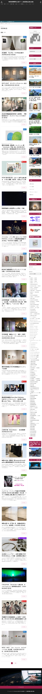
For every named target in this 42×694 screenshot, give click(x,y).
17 (36, 38)
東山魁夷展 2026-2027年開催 (34, 134)
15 (33, 38)
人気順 (4, 32)
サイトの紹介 (32, 186)
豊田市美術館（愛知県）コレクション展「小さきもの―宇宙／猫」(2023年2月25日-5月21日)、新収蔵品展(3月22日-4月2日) (13, 147)
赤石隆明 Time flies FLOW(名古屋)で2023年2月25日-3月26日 (13, 53)
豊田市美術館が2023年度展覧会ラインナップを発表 (14, 367)
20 (30, 40)
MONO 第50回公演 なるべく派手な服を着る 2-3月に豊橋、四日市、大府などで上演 (14, 178)
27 (30, 42)
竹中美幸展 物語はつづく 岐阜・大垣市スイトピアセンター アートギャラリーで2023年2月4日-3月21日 (14, 336)
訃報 (25, 192)
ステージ (24, 161)
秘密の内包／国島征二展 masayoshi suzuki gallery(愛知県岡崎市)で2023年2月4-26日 (13, 461)
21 (32, 40)
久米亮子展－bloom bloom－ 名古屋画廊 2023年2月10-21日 (14, 430)
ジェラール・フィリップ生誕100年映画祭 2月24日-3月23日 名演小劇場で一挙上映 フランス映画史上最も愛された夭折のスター (14, 492)
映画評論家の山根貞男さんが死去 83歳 (13, 208)
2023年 (6, 23)
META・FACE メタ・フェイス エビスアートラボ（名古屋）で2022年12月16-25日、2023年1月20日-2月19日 (14, 649)
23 (35, 40)
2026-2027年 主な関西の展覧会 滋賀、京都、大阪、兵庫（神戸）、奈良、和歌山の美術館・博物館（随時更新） (35, 122)
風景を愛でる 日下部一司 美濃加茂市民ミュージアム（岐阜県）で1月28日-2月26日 (14, 524)
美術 (25, 36)
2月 (9, 23)
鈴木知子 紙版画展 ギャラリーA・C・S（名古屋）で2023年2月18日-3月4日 (14, 270)
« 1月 (31, 43)
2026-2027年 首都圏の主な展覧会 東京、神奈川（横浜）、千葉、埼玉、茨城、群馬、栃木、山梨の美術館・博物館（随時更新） (35, 99)
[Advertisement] (21, 12)
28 (32, 42)
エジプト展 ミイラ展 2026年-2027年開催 (34, 77)
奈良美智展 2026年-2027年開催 (34, 110)
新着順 (2, 32)
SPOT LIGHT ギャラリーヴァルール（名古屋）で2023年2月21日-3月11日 (14, 84)
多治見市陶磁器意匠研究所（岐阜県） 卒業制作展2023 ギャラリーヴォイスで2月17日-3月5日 (14, 115)
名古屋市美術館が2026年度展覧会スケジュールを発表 (35, 166)
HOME (3, 23)
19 (39, 38)
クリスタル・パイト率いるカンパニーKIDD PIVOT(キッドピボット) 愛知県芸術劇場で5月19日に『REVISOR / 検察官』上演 (14, 238)
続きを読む (23, 62)
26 (39, 40)
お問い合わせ (32, 183)
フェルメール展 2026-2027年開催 (35, 87)
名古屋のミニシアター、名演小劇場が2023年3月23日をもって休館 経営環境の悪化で (14, 555)
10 (36, 36)
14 (32, 38)
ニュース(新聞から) (23, 538)
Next (15, 663)
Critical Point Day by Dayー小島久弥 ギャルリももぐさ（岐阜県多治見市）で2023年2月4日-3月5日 (14, 586)
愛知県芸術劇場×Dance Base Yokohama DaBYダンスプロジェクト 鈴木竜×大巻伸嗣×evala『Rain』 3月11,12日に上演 (14, 399)
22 (33, 40)
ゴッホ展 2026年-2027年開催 (34, 155)
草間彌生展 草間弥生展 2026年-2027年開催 (34, 145)
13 (30, 38)
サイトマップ (32, 189)
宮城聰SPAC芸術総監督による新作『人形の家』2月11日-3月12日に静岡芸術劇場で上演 (14, 618)
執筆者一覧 (31, 194)
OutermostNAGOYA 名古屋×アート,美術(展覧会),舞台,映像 (21, 1)
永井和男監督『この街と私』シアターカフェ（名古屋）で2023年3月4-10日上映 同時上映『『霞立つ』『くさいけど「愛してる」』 (14, 302)
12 (39, 36)
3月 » (32, 43)
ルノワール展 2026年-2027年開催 (35, 176)
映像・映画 (24, 284)
